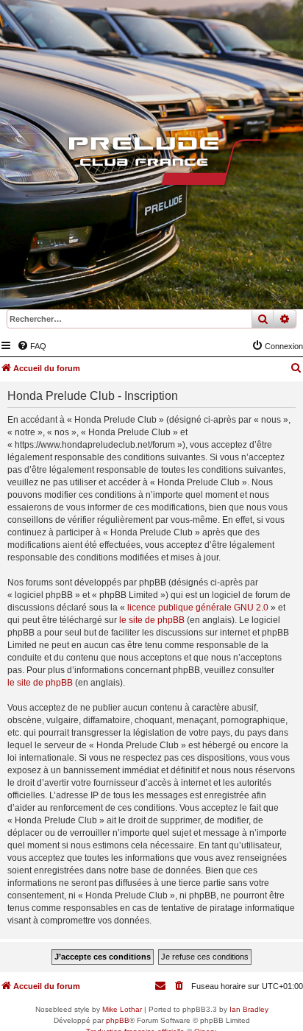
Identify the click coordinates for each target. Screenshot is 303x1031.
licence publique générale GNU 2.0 (197, 607)
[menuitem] (31, 346)
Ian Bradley (248, 1009)
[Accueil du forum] (151, 164)
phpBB (117, 1020)
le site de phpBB (152, 620)
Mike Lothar (122, 1009)
